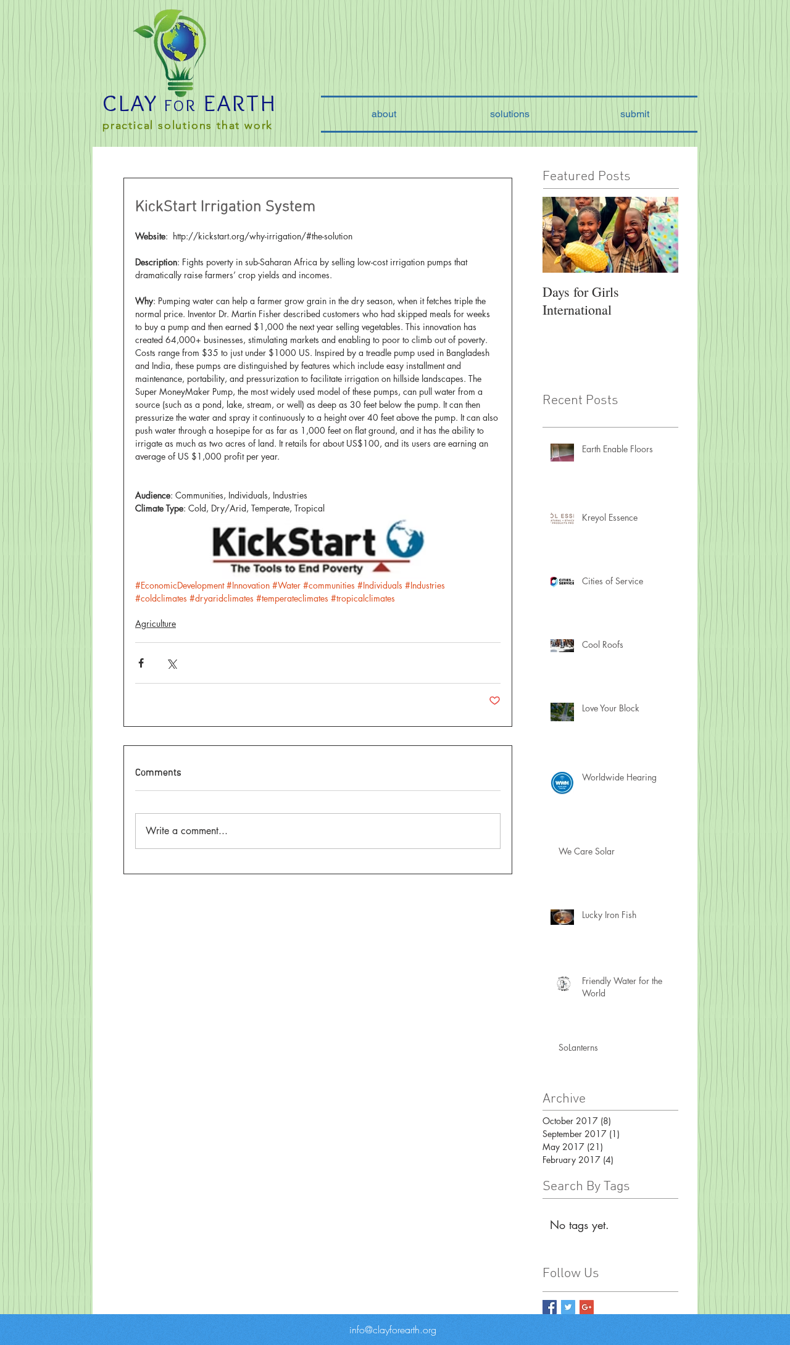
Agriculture (155, 623)
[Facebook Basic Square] (550, 1307)
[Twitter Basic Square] (568, 1307)
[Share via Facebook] (141, 663)
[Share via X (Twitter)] (171, 663)
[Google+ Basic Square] (587, 1307)
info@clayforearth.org (392, 1329)
